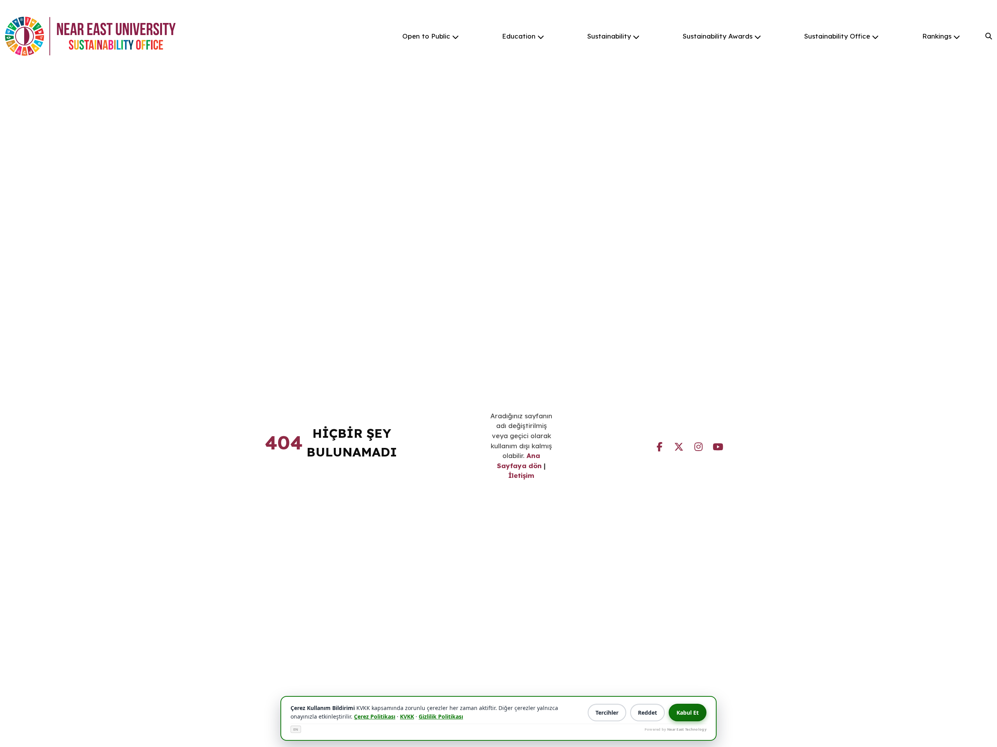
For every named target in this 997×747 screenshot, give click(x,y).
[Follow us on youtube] (718, 445)
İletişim (521, 475)
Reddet (647, 712)
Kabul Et (687, 712)
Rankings (936, 36)
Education (518, 36)
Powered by (675, 729)
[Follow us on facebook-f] (659, 445)
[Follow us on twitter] (679, 445)
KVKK (407, 716)
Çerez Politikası (374, 716)
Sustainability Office (837, 36)
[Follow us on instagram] (698, 445)
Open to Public (426, 36)
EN (295, 729)
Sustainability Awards (717, 36)
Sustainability (609, 36)
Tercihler (606, 712)
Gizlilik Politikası (441, 716)
